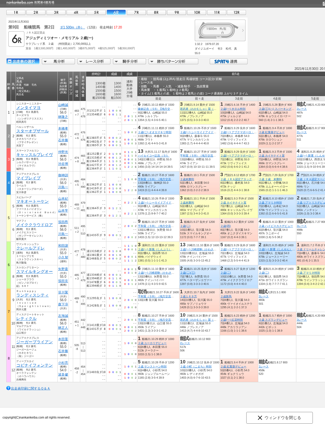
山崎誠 (63, 105)
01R (16, 12)
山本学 (63, 210)
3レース (302, 225)
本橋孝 (63, 128)
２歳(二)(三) (187, 272)
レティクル (26, 318)
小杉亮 (63, 363)
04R (76, 12)
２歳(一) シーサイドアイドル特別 (201, 132)
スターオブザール (32, 131)
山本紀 (63, 198)
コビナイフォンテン (34, 365)
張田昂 (63, 222)
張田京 (63, 281)
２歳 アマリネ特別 (270, 202)
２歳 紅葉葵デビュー (272, 132)
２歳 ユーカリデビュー (152, 343)
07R (136, 12)
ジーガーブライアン (34, 342)
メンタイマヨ (28, 107)
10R (196, 12)
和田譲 (63, 246)
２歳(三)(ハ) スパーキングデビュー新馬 (283, 108)
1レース (264, 366)
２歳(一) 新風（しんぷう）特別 (157, 249)
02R (36, 12)
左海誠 (63, 316)
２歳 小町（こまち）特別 (196, 366)
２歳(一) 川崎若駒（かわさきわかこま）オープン (210, 249)
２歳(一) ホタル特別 (233, 108)
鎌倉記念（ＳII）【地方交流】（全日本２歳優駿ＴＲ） (172, 108)
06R (116, 12)
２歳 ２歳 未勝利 (270, 179)
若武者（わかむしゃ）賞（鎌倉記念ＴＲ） (206, 108)
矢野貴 (63, 269)
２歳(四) (225, 225)
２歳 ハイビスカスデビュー (276, 225)
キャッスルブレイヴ (34, 154)
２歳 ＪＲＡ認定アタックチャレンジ (243, 179)
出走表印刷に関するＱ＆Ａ (30, 388)
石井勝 (63, 140)
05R (96, 12)
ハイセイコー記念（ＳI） (153, 155)
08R (156, 12)
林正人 (63, 328)
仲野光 (63, 152)
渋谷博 (63, 164)
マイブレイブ (28, 178)
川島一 (63, 187)
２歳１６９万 (188, 296)
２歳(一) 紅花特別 (231, 319)
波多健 (63, 374)
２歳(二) (185, 225)
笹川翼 (63, 292)
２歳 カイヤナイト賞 (272, 155)
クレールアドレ (30, 248)
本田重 (63, 339)
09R (176, 12)
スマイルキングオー (34, 271)
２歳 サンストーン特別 (152, 366)
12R (236, 12)
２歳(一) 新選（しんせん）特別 (278, 249)
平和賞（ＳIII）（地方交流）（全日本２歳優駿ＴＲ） (213, 155)
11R (216, 12)
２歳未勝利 (187, 179)
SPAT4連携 (228, 61)
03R (56, 12)
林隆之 (63, 117)
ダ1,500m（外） (72, 27)
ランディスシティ (32, 295)
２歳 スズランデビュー (273, 319)
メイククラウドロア (34, 225)
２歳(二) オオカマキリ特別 (154, 132)
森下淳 (63, 304)
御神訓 (63, 175)
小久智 (63, 257)
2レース (302, 108)
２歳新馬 (226, 296)
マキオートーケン (32, 201)
